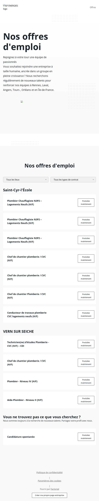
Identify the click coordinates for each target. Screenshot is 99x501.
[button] (49, 202)
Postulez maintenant (86, 202)
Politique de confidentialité (49, 472)
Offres (93, 7)
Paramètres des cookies (49, 480)
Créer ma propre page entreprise (49, 495)
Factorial (55, 489)
